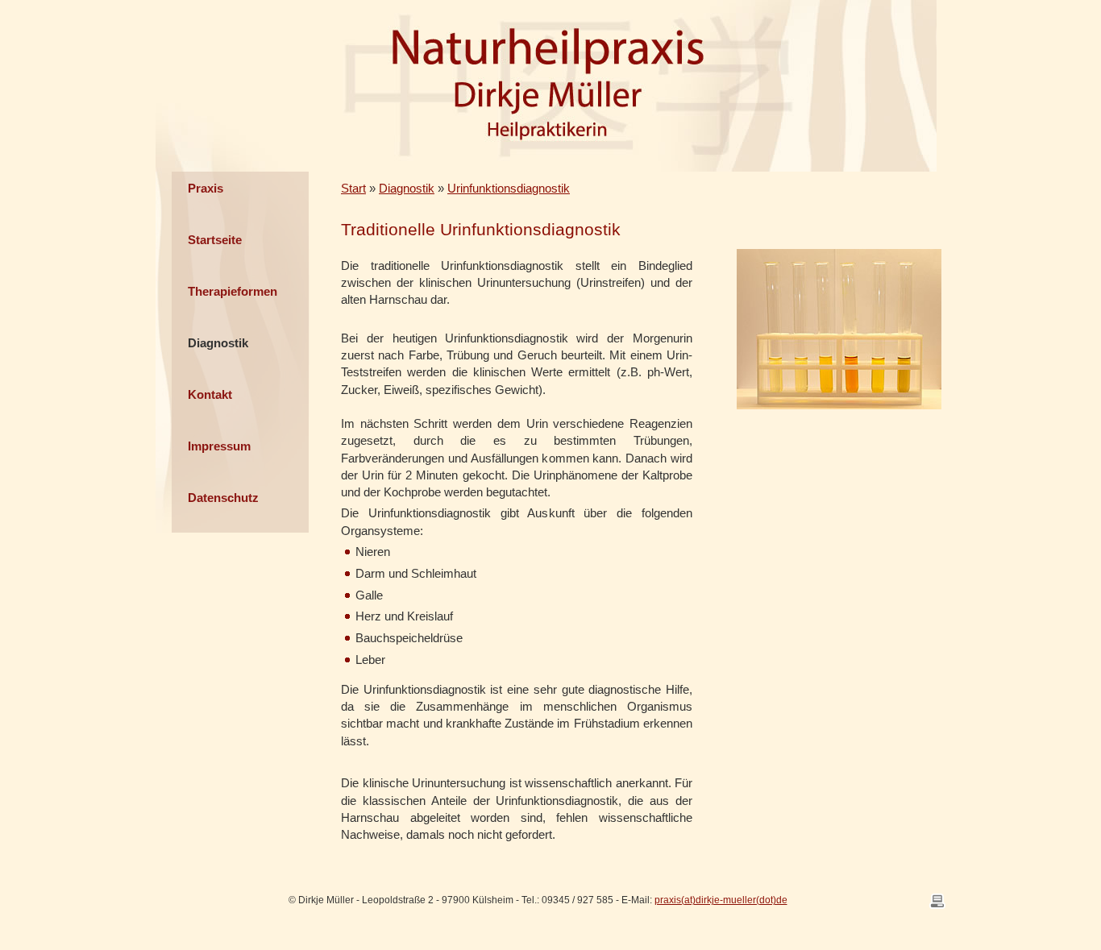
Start (353, 188)
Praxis (205, 188)
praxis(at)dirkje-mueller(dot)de (720, 900)
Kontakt (210, 394)
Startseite (215, 240)
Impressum (219, 446)
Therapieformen (232, 291)
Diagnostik (218, 343)
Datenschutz (223, 497)
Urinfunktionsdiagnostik (508, 188)
